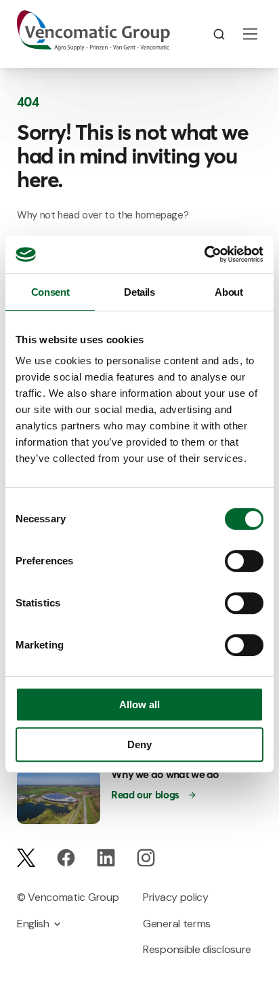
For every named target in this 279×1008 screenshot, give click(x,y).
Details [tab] (139, 292)
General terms (177, 923)
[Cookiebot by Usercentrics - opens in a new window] (204, 254)
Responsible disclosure (197, 949)
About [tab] (228, 292)
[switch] (244, 561)
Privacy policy (176, 897)
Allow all (139, 704)
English (33, 923)
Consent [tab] (50, 292)
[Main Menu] (250, 34)
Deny (139, 744)
